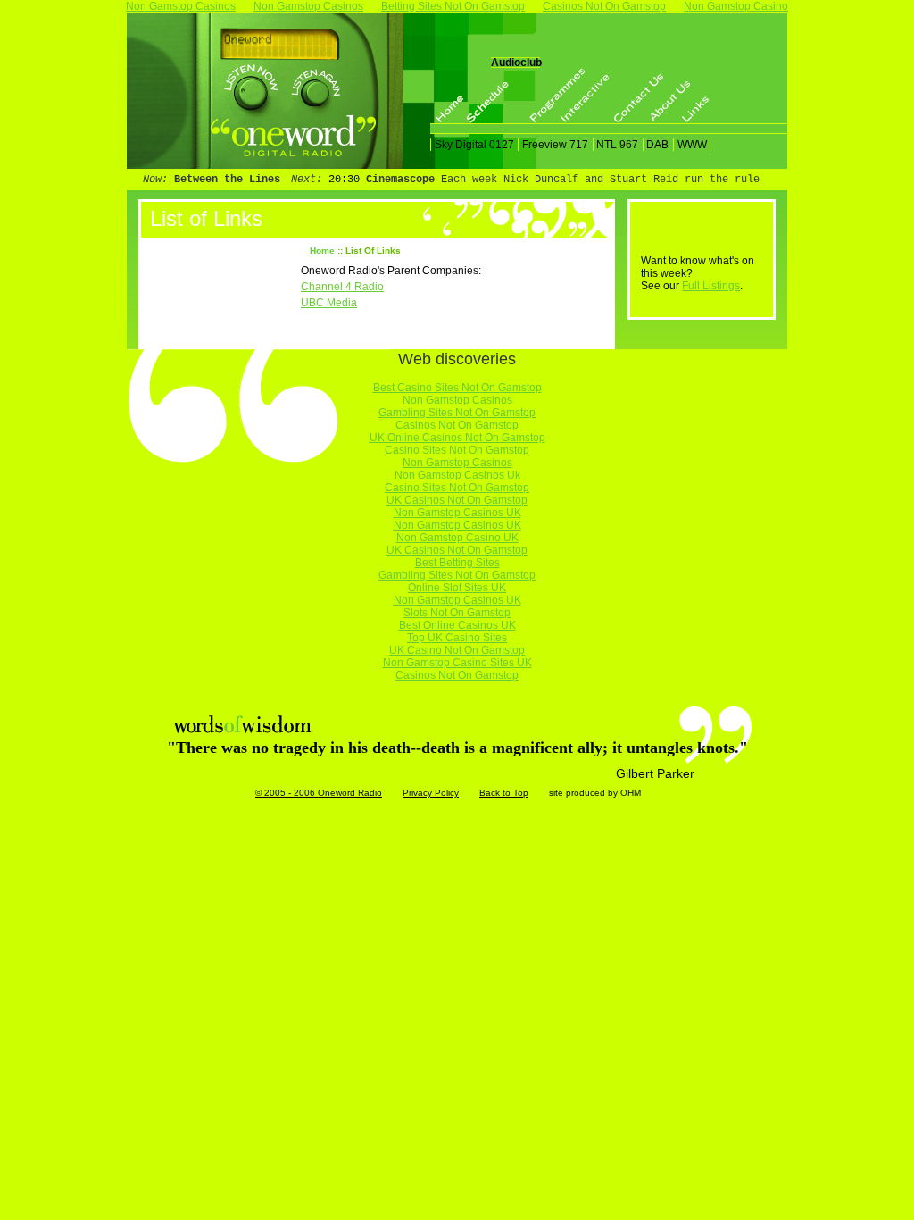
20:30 (344, 179)
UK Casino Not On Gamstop (457, 650)
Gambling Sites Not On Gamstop (457, 412)
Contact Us (630, 95)
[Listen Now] (250, 86)
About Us (667, 95)
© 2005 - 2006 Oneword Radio (318, 793)
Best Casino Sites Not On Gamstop (457, 387)
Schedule (483, 95)
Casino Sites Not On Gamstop (457, 450)
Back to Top (503, 793)
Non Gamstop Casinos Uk (457, 475)
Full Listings (711, 286)
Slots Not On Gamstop (457, 612)
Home (452, 95)
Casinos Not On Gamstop (457, 425)
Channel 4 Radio (342, 286)
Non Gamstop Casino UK (457, 537)
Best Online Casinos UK (457, 625)
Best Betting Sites (457, 562)
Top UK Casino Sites (457, 637)
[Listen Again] (315, 84)
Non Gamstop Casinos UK (457, 512)
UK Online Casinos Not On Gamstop (457, 437)
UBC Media (329, 303)
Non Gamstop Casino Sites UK (457, 662)
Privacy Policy (431, 793)
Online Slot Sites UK (457, 587)
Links (698, 95)
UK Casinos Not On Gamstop (457, 500)
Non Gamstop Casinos (457, 400)
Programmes (545, 95)
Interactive (577, 95)
